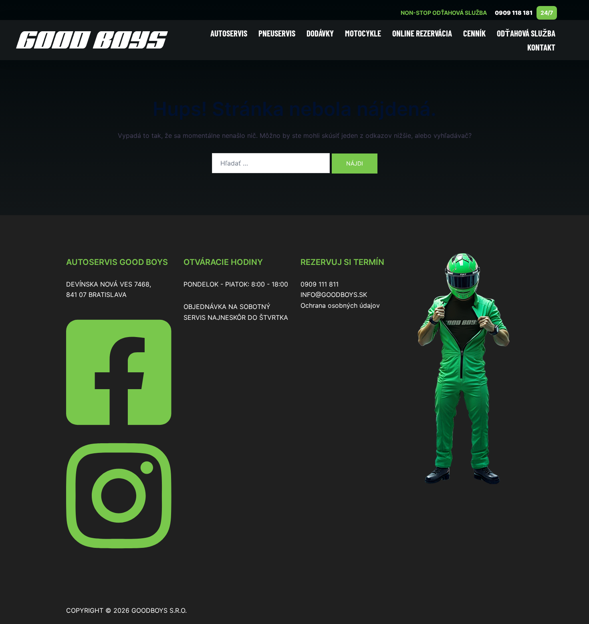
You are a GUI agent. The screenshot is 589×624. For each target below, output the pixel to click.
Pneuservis (276, 33)
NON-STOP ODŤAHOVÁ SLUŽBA (444, 12)
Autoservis (228, 33)
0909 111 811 (320, 284)
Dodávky (320, 33)
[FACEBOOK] (118, 430)
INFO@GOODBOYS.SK (334, 295)
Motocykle (363, 33)
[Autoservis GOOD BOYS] (92, 39)
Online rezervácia (422, 33)
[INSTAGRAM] (118, 553)
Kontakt (541, 47)
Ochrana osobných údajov (340, 305)
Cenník (474, 33)
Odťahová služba (526, 33)
